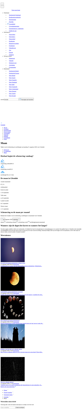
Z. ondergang (7, 151)
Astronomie (16, 264)
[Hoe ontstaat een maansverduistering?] (13, 319)
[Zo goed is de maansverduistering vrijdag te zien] (13, 261)
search (2, 99)
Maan (5, 152)
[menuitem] (42, 22)
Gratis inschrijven (20, 407)
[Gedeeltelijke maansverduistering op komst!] (13, 290)
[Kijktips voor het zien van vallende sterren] (13, 347)
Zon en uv (6, 149)
